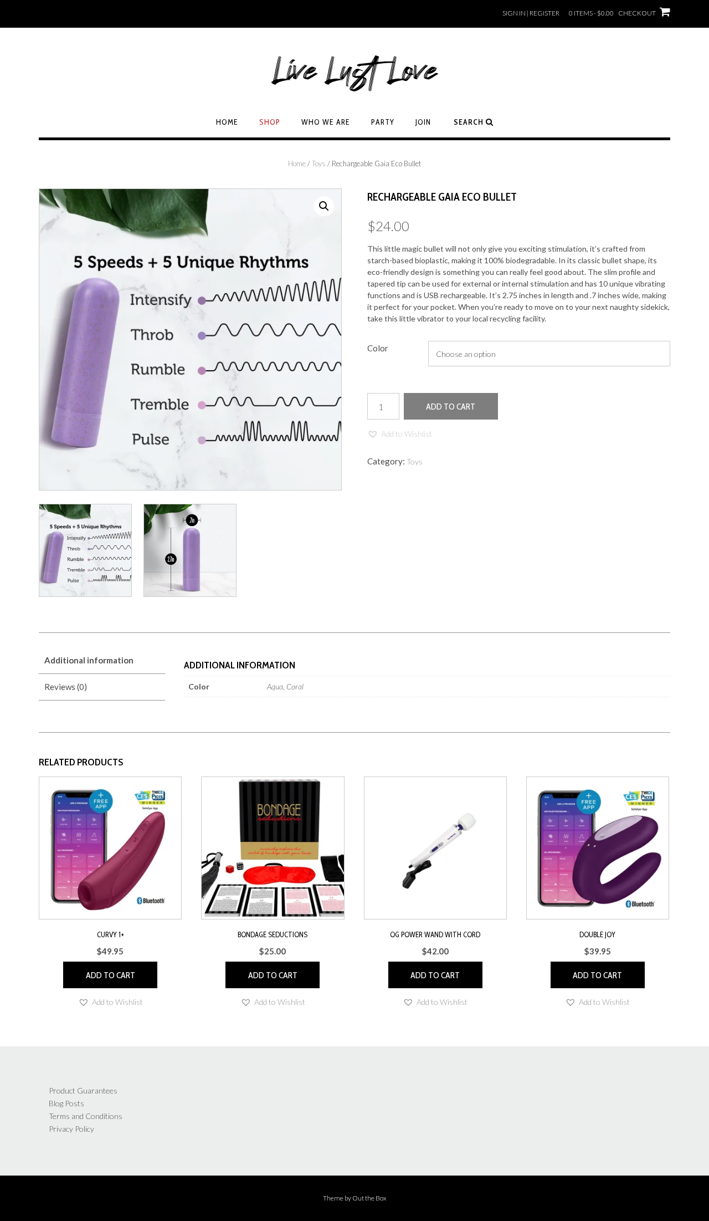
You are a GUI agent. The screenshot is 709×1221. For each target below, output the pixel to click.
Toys (319, 163)
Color (377, 348)
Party (382, 122)
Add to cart (450, 406)
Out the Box (369, 1198)
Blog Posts (66, 1103)
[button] (324, 206)
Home (227, 122)
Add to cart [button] (110, 975)
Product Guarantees (83, 1090)
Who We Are (325, 122)
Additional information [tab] (88, 660)
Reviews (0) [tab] (65, 687)
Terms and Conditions (85, 1116)
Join (423, 122)
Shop (269, 122)
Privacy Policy (71, 1128)
